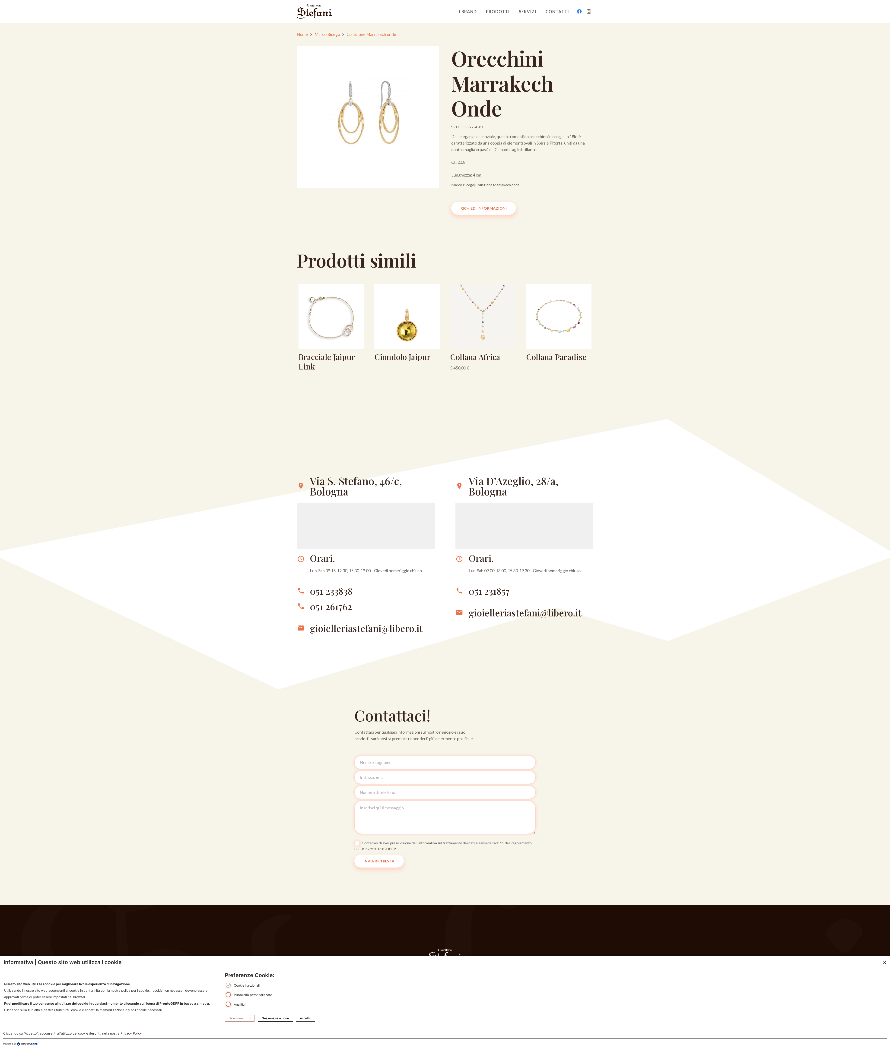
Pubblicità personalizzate (253, 995)
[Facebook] (579, 11)
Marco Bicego (327, 34)
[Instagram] (588, 11)
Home (302, 34)
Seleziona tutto (240, 1018)
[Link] (331, 329)
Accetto (305, 1018)
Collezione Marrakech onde (371, 34)
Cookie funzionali (247, 986)
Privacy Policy (131, 1033)
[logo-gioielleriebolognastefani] (314, 11)
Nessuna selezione (275, 1018)
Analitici (239, 1004)
